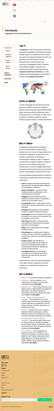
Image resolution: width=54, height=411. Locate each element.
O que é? (8, 50)
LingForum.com (26, 287)
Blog (2, 387)
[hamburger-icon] (45, 22)
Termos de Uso (5, 383)
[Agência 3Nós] (51, 407)
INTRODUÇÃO (8, 48)
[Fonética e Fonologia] (5, 357)
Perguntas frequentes (7, 390)
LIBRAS (6, 82)
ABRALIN (24, 278)
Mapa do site (4, 377)
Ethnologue (24, 280)
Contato (3, 385)
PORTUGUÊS (7, 79)
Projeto (3, 373)
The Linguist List (26, 331)
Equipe (3, 375)
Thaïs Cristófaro (5, 370)
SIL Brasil (24, 310)
